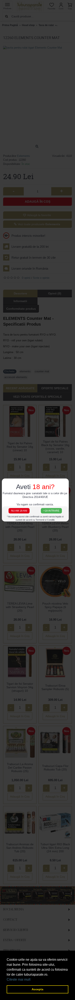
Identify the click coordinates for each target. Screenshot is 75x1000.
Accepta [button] (37, 989)
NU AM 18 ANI (19, 510)
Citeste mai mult (18, 979)
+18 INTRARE (51, 510)
